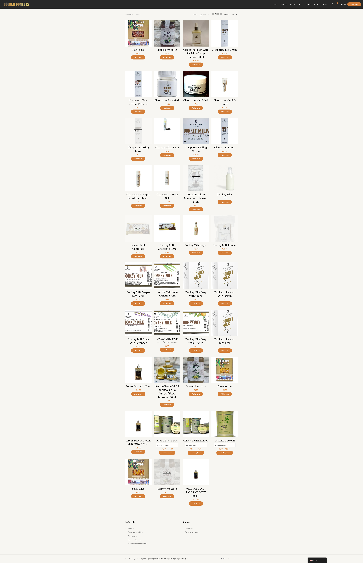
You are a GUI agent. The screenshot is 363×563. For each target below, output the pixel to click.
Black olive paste (167, 49)
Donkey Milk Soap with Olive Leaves (167, 340)
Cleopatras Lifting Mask (138, 149)
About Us (131, 528)
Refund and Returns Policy (137, 544)
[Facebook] (221, 559)
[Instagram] (224, 559)
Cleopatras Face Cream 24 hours (138, 102)
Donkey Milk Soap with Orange (195, 341)
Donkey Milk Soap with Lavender (138, 341)
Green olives (225, 386)
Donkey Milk (224, 194)
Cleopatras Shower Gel (167, 196)
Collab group (148, 559)
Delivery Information (135, 540)
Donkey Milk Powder (225, 245)
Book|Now (354, 4)
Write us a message (192, 532)
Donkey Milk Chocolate (138, 246)
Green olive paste (196, 386)
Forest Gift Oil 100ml (138, 386)
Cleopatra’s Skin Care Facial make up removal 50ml (195, 53)
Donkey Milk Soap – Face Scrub (138, 294)
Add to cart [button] (138, 57)
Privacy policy (132, 536)
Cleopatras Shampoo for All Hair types (138, 196)
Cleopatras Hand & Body (224, 102)
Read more (138, 159)
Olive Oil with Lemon (195, 440)
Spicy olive (138, 488)
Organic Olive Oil (225, 440)
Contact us (189, 528)
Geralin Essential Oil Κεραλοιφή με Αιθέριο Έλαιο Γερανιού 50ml (167, 392)
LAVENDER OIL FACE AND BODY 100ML (138, 442)
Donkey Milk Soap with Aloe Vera (167, 293)
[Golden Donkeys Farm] (16, 4)
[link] (199, 14)
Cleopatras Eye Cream (225, 49)
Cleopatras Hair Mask (195, 100)
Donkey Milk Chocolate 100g (167, 246)
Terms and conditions (135, 532)
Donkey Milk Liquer (195, 245)
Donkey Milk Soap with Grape (195, 294)
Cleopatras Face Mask (167, 100)
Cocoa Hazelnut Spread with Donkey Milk (196, 198)
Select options (167, 453)
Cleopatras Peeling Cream (196, 149)
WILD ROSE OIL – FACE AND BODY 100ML (195, 492)
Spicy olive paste (167, 488)
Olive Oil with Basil (167, 440)
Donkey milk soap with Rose (224, 341)
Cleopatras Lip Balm (167, 147)
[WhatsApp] (226, 559)
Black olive (138, 49)
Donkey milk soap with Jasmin (224, 294)
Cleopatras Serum (224, 147)
